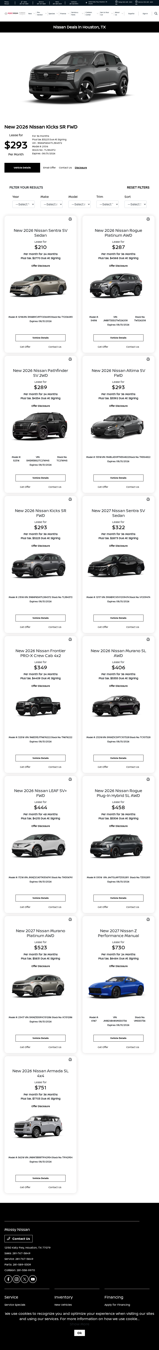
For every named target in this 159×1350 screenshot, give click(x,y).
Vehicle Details (22, 167)
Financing (114, 1297)
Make (45, 197)
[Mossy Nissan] (14, 13)
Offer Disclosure (40, 265)
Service (11, 1297)
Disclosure (81, 167)
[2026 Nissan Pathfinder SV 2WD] (40, 426)
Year (15, 197)
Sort (127, 197)
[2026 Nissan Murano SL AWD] (118, 706)
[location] (86, 3)
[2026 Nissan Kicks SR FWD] (40, 566)
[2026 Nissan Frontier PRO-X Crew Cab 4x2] (40, 706)
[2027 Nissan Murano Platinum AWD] (40, 987)
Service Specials (14, 1304)
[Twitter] (25, 1279)
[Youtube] (33, 1279)
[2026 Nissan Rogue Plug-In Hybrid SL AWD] (118, 847)
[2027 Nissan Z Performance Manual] (118, 987)
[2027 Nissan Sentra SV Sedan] (118, 566)
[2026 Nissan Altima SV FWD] (118, 426)
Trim (99, 197)
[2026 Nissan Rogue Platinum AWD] (118, 286)
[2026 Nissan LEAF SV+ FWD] (40, 847)
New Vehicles (63, 1304)
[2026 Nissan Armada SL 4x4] (40, 1127)
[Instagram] (16, 1279)
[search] (156, 13)
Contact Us (21, 1239)
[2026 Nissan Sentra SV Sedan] (40, 286)
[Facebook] (8, 1279)
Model (73, 197)
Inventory (63, 1297)
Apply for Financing (117, 1304)
